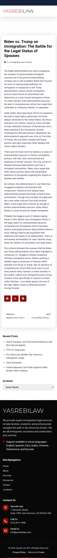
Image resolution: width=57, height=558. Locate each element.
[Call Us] (5, 521)
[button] (7, 298)
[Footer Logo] (23, 410)
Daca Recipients (14, 362)
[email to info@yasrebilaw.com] (5, 530)
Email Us (14, 529)
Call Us (14, 519)
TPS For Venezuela (15, 350)
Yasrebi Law (16, 506)
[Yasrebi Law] (5, 507)
